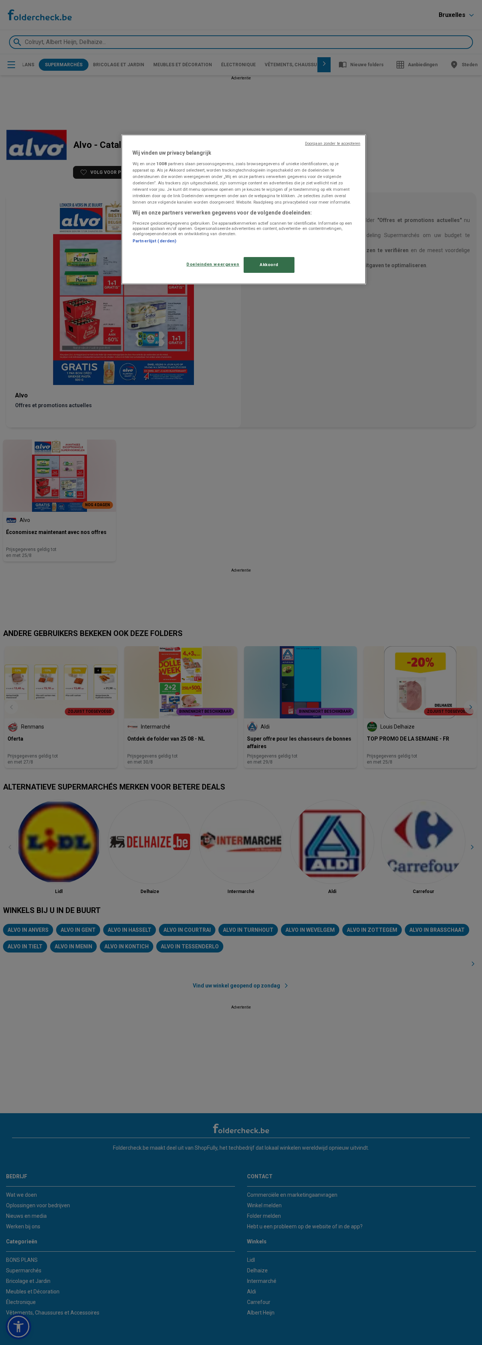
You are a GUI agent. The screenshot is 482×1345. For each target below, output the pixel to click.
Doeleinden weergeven (212, 264)
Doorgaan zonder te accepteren (332, 143)
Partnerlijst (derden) (154, 240)
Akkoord (269, 264)
